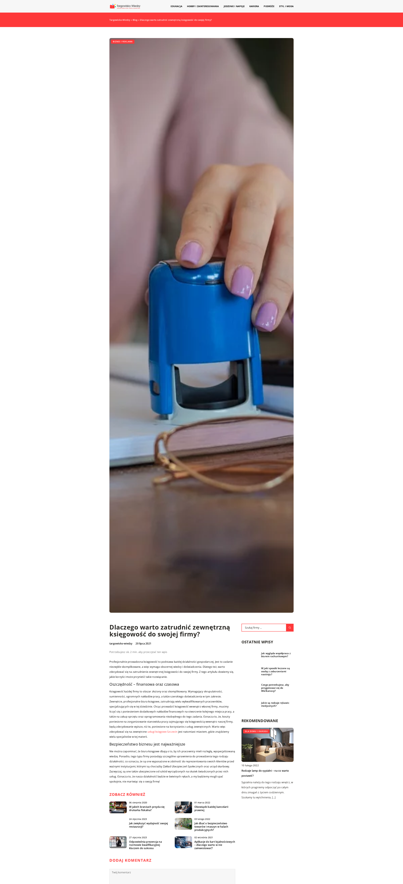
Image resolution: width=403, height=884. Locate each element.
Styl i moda (286, 6)
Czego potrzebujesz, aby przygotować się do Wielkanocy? (275, 687)
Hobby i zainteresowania (203, 6)
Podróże (269, 6)
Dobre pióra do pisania (255, 736)
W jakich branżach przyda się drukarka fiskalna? (147, 808)
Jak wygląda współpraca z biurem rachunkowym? (276, 655)
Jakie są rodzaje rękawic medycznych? (275, 704)
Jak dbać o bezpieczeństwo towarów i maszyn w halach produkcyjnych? (211, 827)
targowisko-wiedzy (120, 643)
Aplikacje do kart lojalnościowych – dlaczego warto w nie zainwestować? (214, 845)
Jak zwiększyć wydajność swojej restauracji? (148, 825)
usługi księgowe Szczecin (163, 731)
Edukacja (176, 6)
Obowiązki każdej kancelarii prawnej (211, 808)
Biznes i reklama (123, 41)
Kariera (254, 6)
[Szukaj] (290, 628)
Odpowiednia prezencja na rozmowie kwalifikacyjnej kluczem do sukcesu (145, 845)
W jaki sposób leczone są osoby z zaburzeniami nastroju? (275, 671)
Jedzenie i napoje (234, 6)
